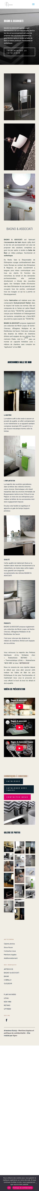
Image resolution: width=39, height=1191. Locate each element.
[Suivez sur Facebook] (6, 1020)
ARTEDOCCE (24, 663)
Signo (14, 1035)
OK (9, 1188)
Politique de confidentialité (22, 1188)
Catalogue (13, 781)
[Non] (36, 1183)
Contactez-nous (17, 797)
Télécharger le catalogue (17, 52)
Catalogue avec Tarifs (16, 789)
